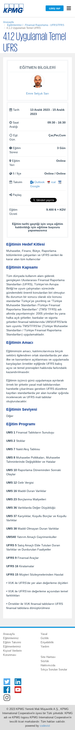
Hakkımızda (48, 665)
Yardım (45, 646)
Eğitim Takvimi (12, 642)
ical (53, 182)
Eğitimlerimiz (11, 638)
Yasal (44, 634)
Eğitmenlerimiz (12, 646)
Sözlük (45, 661)
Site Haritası (48, 657)
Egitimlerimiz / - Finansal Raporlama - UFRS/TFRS (35, 25)
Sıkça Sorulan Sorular (54, 669)
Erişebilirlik (47, 642)
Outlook (39, 182)
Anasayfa (8, 22)
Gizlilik (45, 638)
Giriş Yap (54, 8)
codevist (45, 725)
